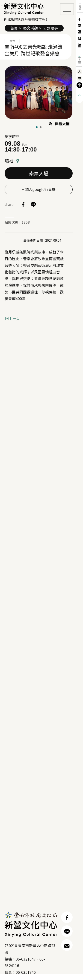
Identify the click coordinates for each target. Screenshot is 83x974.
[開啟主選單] (67, 9)
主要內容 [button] (9, 4)
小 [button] (79, 85)
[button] (24, 9)
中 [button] (79, 78)
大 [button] (79, 71)
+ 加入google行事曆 (39, 189)
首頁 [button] (14, 28)
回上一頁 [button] (12, 318)
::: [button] (2, 4)
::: (79, 55)
